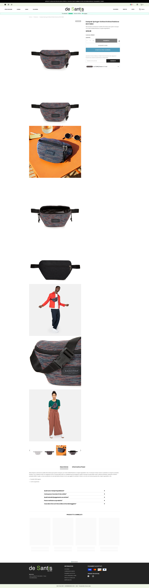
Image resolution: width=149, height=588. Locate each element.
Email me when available (102, 50)
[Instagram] (8, 4)
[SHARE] (118, 41)
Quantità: (88, 37)
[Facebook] (5, 4)
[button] (29, 450)
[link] (142, 4)
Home (30, 17)
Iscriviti (113, 61)
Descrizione (64, 467)
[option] (38, 450)
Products (36, 17)
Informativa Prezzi (78, 467)
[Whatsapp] (11, 4)
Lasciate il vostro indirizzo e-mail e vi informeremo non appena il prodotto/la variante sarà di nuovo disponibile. (101, 56)
